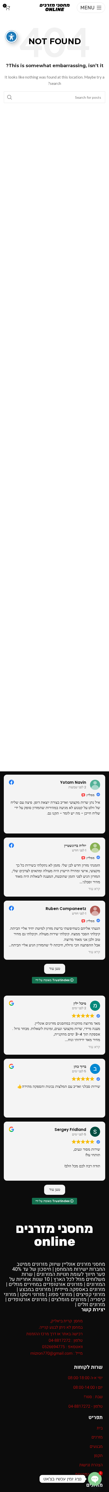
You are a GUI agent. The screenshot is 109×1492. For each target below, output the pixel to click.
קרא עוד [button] (94, 889)
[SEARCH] (9, 97)
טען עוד (54, 968)
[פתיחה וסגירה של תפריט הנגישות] (11, 37)
